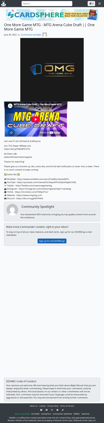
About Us (34, 406)
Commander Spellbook (62, 414)
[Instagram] (52, 410)
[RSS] (57, 410)
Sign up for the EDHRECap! (52, 241)
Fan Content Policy (63, 418)
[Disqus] (52, 279)
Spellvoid (85, 414)
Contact (42, 406)
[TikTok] (63, 410)
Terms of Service (67, 406)
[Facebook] (47, 410)
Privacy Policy (53, 406)
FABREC (76, 414)
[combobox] (47, 3)
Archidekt (35, 414)
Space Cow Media (22, 414)
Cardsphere (46, 414)
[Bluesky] (41, 410)
